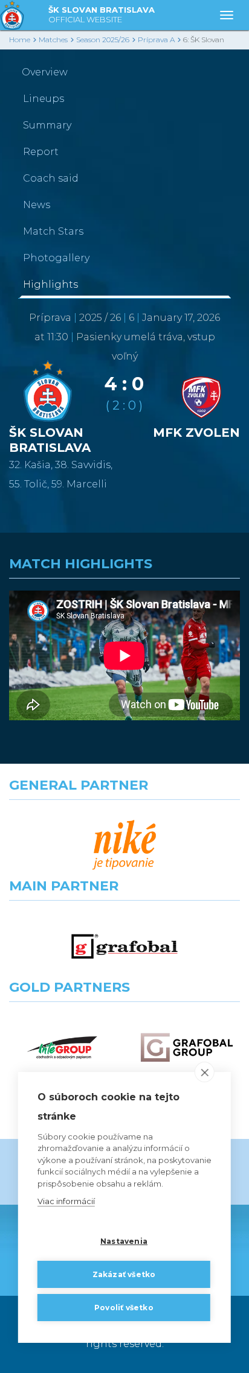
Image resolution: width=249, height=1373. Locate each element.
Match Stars (53, 231)
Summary (47, 125)
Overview (45, 72)
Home (19, 39)
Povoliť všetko (124, 1307)
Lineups (43, 98)
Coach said (51, 178)
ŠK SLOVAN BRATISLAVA (101, 14)
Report (41, 151)
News (36, 205)
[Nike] (124, 845)
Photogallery (56, 258)
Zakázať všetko (124, 1274)
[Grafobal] (124, 946)
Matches (53, 39)
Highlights (50, 284)
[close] (205, 1072)
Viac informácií (66, 1201)
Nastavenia (123, 1241)
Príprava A (156, 39)
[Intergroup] (62, 1047)
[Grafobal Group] (187, 1047)
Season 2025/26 (102, 39)
